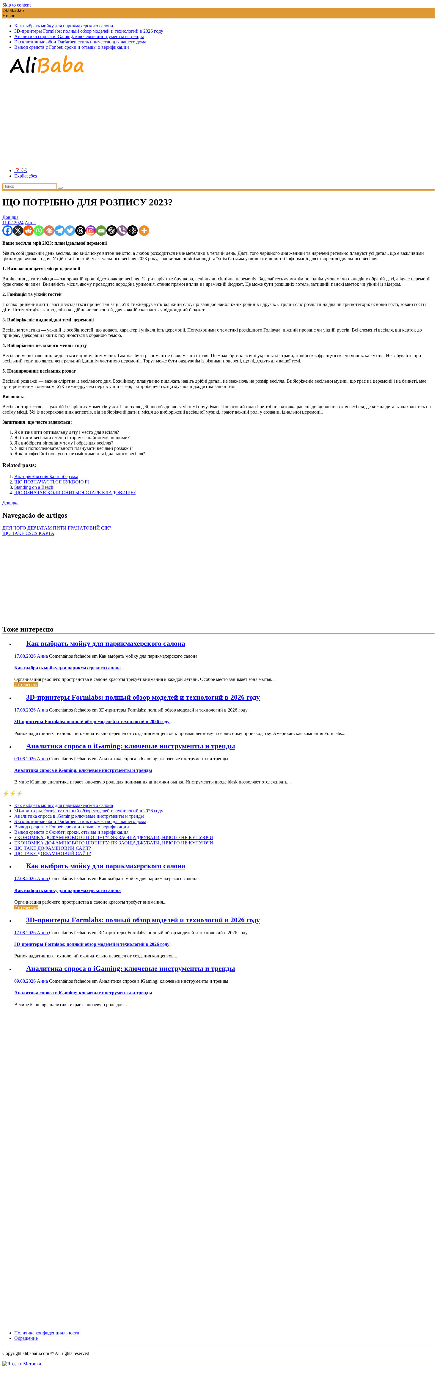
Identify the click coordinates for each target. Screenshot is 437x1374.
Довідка (10, 217)
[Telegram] (59, 230)
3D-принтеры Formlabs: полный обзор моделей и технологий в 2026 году (88, 31)
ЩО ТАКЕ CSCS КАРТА (28, 533)
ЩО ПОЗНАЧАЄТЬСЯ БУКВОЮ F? (51, 481)
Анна (30, 222)
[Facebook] (7, 230)
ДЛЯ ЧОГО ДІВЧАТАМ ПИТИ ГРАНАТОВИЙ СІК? (56, 527)
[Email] (101, 230)
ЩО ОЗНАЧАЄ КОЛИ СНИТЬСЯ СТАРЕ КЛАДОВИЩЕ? (75, 492)
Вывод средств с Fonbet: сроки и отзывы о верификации (71, 47)
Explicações (25, 175)
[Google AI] (132, 230)
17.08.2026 (25, 656)
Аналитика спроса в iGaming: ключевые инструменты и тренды (79, 36)
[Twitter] (70, 230)
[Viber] (122, 230)
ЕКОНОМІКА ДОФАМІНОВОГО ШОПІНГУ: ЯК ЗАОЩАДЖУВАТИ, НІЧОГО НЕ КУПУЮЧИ (113, 837)
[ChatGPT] (111, 230)
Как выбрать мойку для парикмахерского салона (63, 25)
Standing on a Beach (33, 487)
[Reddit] (28, 230)
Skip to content (16, 4)
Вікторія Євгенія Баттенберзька (46, 476)
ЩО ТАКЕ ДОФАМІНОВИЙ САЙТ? (52, 848)
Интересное (26, 684)
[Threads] (80, 230)
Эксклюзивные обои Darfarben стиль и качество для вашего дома (80, 41)
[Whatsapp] (39, 230)
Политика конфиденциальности (46, 1332)
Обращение (26, 1338)
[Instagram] (91, 230)
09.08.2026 (25, 758)
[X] (18, 230)
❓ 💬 (20, 170)
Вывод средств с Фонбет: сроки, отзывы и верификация (71, 832)
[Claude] (49, 230)
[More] (144, 230)
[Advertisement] (218, 121)
